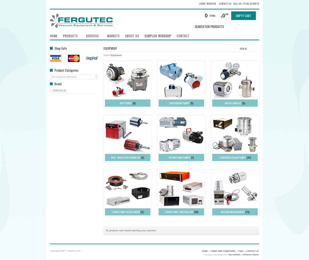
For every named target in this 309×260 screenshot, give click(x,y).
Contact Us (225, 3)
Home (106, 55)
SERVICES (91, 36)
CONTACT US (252, 251)
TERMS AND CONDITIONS (223, 251)
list (256, 48)
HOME (54, 36)
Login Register (207, 3)
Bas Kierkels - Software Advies (244, 254)
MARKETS (113, 36)
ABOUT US (132, 36)
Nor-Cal (58, 90)
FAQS (241, 251)
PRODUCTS (69, 36)
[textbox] (74, 76)
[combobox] (74, 76)
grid (250, 48)
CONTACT (183, 36)
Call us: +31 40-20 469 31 (246, 3)
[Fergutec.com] (82, 20)
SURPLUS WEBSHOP (157, 36)
